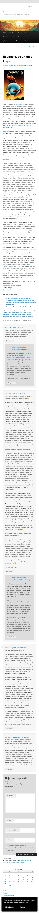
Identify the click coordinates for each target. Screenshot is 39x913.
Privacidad (27, 41)
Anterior (6, 47)
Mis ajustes (9, 907)
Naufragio (14, 314)
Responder (9, 341)
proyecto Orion (20, 104)
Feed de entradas (8, 895)
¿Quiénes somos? (8, 41)
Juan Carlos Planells (25, 312)
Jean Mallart (15, 312)
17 (5, 879)
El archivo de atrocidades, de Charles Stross (20, 307)
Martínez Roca (7, 314)
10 (5, 877)
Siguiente (32, 47)
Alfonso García (12, 267)
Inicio (4, 33)
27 (18, 882)
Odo (6, 328)
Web (8, 840)
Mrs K (19, 267)
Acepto (22, 907)
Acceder (5, 893)
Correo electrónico (12, 830)
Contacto (18, 41)
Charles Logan (7, 312)
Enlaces (26, 37)
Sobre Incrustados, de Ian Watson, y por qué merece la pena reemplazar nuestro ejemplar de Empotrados (21, 302)
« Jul (9, 886)
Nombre (10, 820)
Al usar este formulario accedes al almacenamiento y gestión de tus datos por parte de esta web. (20, 847)
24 (5, 882)
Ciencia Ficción (24, 311)
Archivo (18, 37)
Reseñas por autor (8, 37)
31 (5, 884)
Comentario (10, 795)
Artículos (11, 33)
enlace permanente (27, 316)
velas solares (18, 125)
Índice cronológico (22, 33)
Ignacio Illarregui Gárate (25, 65)
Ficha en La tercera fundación (11, 290)
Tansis (28, 314)
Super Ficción (22, 314)
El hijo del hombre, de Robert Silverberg (18, 298)
